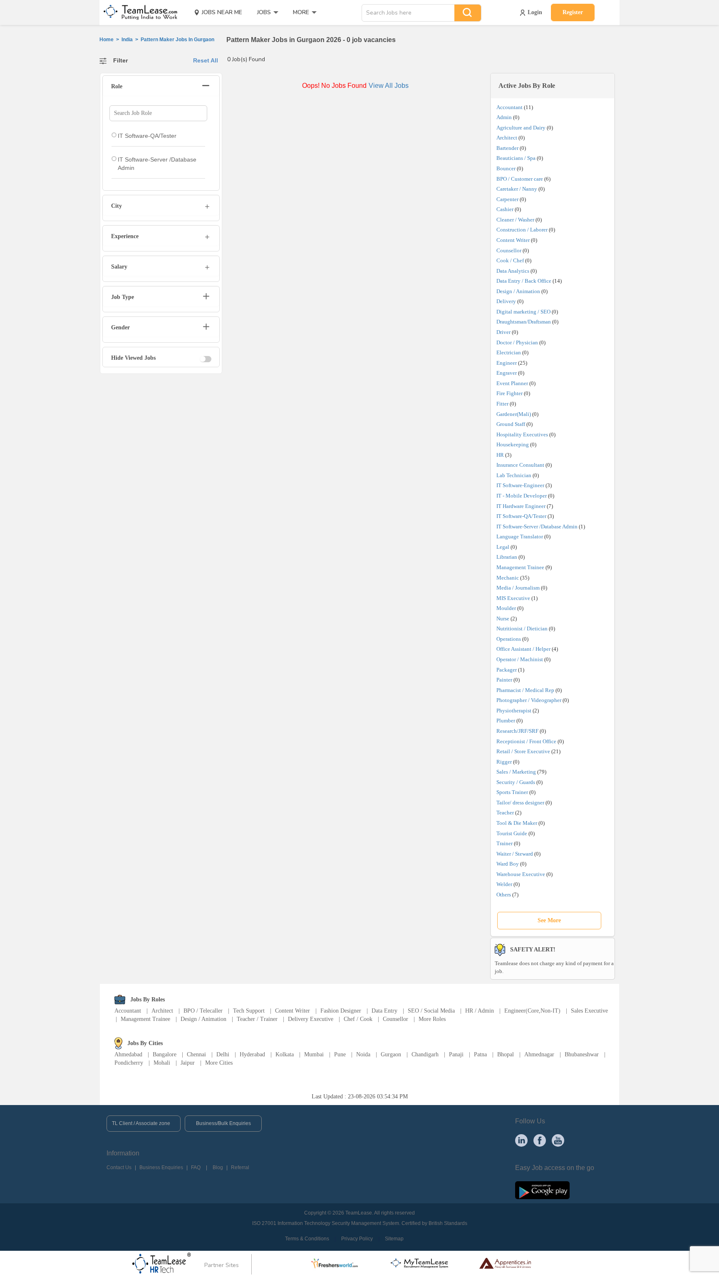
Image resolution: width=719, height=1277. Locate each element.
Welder (504, 884)
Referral (240, 1167)
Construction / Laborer (522, 230)
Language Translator (519, 536)
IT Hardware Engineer (520, 506)
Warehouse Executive (520, 874)
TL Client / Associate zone (141, 1123)
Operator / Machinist (519, 659)
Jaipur (188, 1063)
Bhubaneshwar (582, 1054)
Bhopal (505, 1054)
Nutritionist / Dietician (522, 628)
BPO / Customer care (519, 179)
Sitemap (394, 1239)
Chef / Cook (358, 1019)
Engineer (506, 363)
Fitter (502, 404)
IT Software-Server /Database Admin (537, 526)
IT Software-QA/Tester (521, 516)
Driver (503, 332)
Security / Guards (515, 782)
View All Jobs (389, 85)
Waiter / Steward (514, 854)
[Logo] (137, 12)
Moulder (506, 608)
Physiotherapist (513, 710)
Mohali (162, 1063)
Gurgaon (391, 1054)
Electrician (508, 352)
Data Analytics (512, 271)
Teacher (505, 812)
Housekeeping (512, 444)
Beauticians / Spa (516, 158)
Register (573, 12)
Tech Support (249, 1011)
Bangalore (164, 1054)
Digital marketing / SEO (523, 312)
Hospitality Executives (522, 434)
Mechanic (507, 578)
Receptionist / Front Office (526, 741)
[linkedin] (521, 1140)
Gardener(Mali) (513, 414)
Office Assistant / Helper (523, 649)
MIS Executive (513, 598)
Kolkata (284, 1054)
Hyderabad (252, 1054)
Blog (218, 1167)
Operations (508, 639)
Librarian (506, 557)
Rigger (504, 762)
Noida (363, 1054)
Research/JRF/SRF (517, 731)
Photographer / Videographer (528, 700)
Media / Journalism (518, 588)
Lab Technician (513, 475)
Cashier (504, 209)
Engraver (506, 373)
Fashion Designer (340, 1011)
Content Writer (513, 240)
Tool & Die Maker (517, 823)
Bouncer (506, 168)
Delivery (506, 301)
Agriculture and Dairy (520, 127)
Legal (502, 547)
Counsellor (508, 250)
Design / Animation (518, 291)
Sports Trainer (512, 792)
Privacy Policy (357, 1239)
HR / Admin (479, 1011)
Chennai (196, 1054)
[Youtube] (558, 1140)
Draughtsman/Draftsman (523, 322)
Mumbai (314, 1054)
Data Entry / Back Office (523, 281)
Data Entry (384, 1011)
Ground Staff (510, 424)
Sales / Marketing (516, 772)
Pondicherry (128, 1063)
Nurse (502, 618)
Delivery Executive (310, 1019)
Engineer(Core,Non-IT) (532, 1011)
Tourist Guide (511, 833)
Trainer (504, 843)
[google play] (542, 1189)
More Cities (219, 1063)
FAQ (196, 1167)
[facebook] (539, 1140)
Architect (506, 137)
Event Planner (512, 383)
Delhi (222, 1054)
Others (503, 894)
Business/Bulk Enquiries (223, 1123)
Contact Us (119, 1167)
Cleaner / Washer (515, 220)
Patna (480, 1054)
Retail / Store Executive (523, 751)
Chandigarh (425, 1054)
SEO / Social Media (431, 1011)
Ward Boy (507, 864)
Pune (340, 1054)
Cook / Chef (510, 260)
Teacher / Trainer (257, 1019)
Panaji (456, 1054)
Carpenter (507, 199)
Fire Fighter (509, 393)
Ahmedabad (128, 1054)
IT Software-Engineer (520, 485)
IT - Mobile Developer (521, 496)
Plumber (505, 720)
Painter (504, 680)
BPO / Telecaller (203, 1011)
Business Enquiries (161, 1167)
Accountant (509, 107)
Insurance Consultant (520, 465)
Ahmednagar (539, 1054)
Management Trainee (520, 567)
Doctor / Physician (517, 342)
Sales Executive (589, 1011)
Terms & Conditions (307, 1239)
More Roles (432, 1019)
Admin (504, 117)
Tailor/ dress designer (520, 802)
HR (500, 455)
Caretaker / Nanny (516, 189)
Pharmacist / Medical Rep (525, 690)
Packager (506, 670)
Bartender (507, 148)
